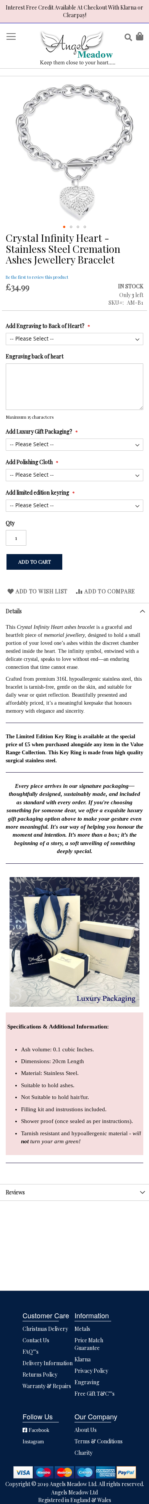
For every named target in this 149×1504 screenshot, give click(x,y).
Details (14, 611)
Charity (83, 1452)
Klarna (82, 1359)
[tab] (74, 611)
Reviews (15, 1192)
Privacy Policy (91, 1370)
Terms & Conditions (98, 1441)
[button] (64, 227)
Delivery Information (48, 1363)
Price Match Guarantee (88, 1344)
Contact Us (36, 1340)
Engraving (86, 1382)
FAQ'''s (31, 1351)
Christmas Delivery (45, 1328)
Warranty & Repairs (47, 1386)
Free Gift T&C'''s (94, 1393)
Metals (82, 1328)
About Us (85, 1429)
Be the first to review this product (37, 277)
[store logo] (77, 47)
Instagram (33, 1441)
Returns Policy (40, 1374)
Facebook (38, 1430)
